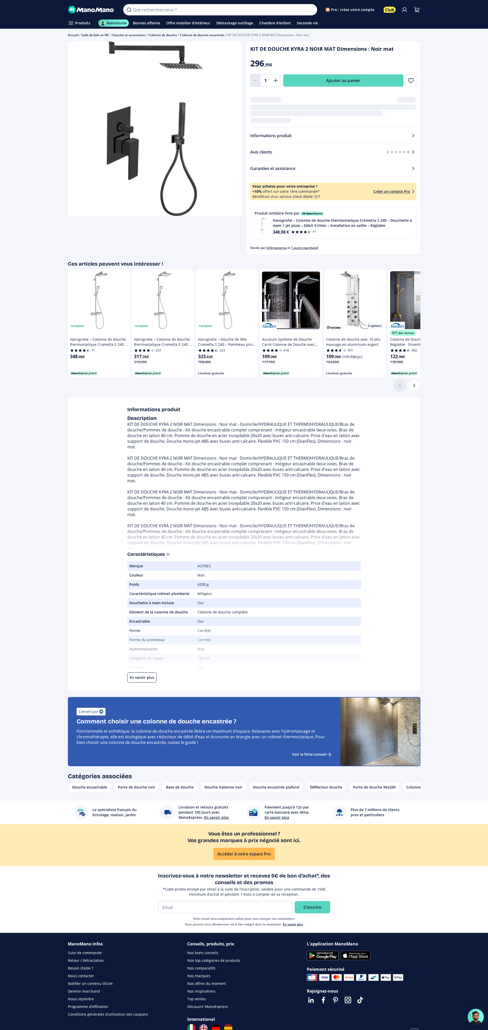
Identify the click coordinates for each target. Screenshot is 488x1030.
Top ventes (196, 998)
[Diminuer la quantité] (255, 80)
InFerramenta (276, 248)
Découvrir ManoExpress (207, 1006)
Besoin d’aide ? (80, 968)
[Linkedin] (311, 1000)
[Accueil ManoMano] (91, 9)
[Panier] (416, 9)
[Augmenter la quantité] (276, 80)
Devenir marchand (84, 991)
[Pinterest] (335, 1000)
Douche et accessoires (129, 35)
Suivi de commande (85, 952)
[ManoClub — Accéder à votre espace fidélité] (389, 9)
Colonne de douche (163, 35)
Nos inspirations (201, 991)
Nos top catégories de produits (213, 960)
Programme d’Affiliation (88, 1006)
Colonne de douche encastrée (202, 35)
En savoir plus (293, 924)
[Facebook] (323, 1000)
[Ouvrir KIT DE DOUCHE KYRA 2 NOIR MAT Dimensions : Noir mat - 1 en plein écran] (155, 129)
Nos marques (198, 975)
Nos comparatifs (201, 968)
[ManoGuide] (476, 1017)
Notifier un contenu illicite (90, 983)
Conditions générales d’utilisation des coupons (108, 1014)
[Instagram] (348, 1000)
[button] (333, 222)
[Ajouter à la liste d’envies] (411, 80)
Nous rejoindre (81, 998)
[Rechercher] (128, 9)
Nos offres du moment (206, 983)
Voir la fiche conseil (309, 754)
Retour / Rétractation (86, 960)
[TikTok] (360, 1000)
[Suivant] (414, 385)
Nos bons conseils (202, 952)
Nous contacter (81, 975)
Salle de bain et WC (95, 35)
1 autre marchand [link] (304, 248)
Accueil (73, 35)
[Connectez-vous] (404, 9)
